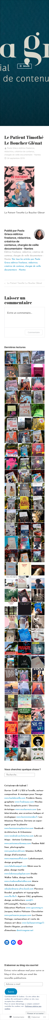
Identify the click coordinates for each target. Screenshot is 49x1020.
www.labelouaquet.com (15, 866)
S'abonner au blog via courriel (21, 965)
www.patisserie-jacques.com (17, 915)
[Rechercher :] (19, 775)
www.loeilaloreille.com (14, 798)
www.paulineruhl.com (14, 851)
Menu (26, 66)
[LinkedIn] (6, 942)
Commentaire (34, 332)
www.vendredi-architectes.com (18, 836)
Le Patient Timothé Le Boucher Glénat (23, 284)
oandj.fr (29, 900)
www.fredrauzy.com (24, 802)
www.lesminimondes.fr (27, 817)
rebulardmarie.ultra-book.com (18, 889)
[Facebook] (13, 942)
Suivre (11, 992)
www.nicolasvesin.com (25, 809)
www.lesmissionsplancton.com (18, 828)
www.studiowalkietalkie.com (17, 881)
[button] (11, 357)
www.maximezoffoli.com (16, 859)
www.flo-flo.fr (10, 896)
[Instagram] (19, 942)
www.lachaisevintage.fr (33, 923)
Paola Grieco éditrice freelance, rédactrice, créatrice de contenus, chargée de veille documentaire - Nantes (22, 151)
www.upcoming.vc (34, 908)
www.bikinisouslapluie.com (17, 874)
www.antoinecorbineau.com (17, 843)
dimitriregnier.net (24, 930)
